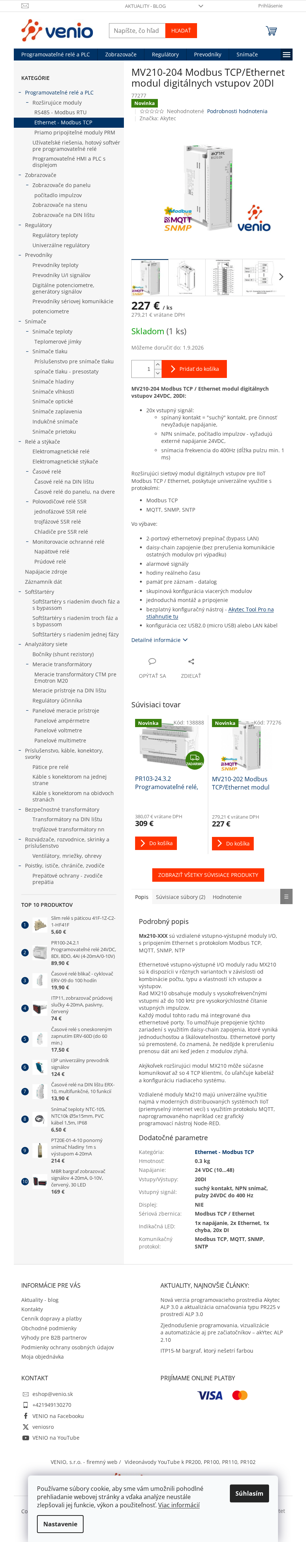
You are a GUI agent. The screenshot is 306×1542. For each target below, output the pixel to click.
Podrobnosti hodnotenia (237, 111)
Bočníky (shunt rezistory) (63, 654)
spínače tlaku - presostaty (66, 371)
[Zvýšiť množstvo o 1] (158, 364)
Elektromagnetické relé (61, 451)
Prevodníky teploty (55, 265)
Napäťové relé (51, 551)
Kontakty (32, 1309)
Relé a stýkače (42, 441)
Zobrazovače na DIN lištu (63, 214)
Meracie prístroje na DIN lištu (69, 690)
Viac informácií (179, 1505)
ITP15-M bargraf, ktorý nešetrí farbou (206, 1350)
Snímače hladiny (53, 381)
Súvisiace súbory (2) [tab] (180, 896)
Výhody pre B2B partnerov (54, 1337)
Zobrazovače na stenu (59, 204)
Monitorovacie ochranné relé (68, 541)
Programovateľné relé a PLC (59, 92)
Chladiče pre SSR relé (61, 531)
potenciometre (50, 311)
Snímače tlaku (50, 351)
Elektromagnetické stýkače (65, 461)
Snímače (35, 321)
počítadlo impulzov (58, 195)
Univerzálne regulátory (61, 245)
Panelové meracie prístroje (65, 710)
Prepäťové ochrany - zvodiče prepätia (67, 878)
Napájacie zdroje (46, 571)
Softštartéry (39, 591)
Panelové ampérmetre (62, 720)
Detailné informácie (156, 639)
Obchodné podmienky (48, 1328)
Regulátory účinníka (57, 700)
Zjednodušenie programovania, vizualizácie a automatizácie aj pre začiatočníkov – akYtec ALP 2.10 (221, 1332)
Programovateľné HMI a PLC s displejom (69, 161)
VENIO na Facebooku (58, 1416)
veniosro (43, 1426)
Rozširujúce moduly (57, 102)
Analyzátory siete (46, 644)
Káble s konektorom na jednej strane (69, 779)
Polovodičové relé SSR (59, 501)
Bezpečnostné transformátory (62, 809)
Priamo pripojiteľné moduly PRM (74, 132)
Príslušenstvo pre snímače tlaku (74, 361)
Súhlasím (249, 1493)
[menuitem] (55, 54)
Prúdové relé (50, 561)
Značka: (158, 118)
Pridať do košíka (199, 368)
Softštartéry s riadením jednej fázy (75, 634)
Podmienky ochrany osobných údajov (67, 1347)
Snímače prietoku (54, 431)
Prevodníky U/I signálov (61, 275)
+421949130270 (51, 1404)
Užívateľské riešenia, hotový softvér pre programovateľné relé (76, 145)
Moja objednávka (42, 1356)
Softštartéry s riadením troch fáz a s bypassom (75, 621)
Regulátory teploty (55, 235)
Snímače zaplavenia (57, 411)
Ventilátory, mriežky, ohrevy (67, 855)
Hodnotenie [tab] (227, 896)
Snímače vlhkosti (53, 391)
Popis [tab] (142, 896)
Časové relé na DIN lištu (64, 481)
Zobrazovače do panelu (61, 185)
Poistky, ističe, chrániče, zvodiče (64, 865)
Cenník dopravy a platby (51, 1318)
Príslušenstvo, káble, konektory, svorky (64, 753)
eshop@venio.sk (52, 1393)
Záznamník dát (43, 581)
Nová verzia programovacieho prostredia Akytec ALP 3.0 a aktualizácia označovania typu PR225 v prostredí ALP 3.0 (220, 1307)
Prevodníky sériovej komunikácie (72, 301)
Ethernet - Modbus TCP (63, 122)
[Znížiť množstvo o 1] (158, 373)
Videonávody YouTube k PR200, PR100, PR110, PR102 (190, 1461)
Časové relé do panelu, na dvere (74, 491)
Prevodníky (38, 254)
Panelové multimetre (60, 740)
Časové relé (46, 471)
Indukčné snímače (55, 421)
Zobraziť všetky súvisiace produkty (208, 874)
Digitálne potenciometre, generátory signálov (63, 288)
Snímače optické (52, 401)
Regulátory (38, 225)
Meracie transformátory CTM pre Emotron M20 (75, 677)
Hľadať (181, 30)
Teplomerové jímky (57, 341)
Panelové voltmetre (58, 730)
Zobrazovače (40, 175)
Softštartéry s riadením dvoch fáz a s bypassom (76, 604)
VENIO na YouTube (55, 1437)
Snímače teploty (52, 331)
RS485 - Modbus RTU (60, 112)
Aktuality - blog (145, 6)
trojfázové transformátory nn (68, 829)
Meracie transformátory (62, 664)
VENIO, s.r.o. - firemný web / (86, 1461)
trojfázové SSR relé (57, 521)
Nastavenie (60, 1524)
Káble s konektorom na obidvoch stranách (73, 796)
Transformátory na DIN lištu (67, 819)
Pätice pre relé (50, 766)
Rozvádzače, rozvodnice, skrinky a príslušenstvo (67, 842)
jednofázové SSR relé (60, 511)
